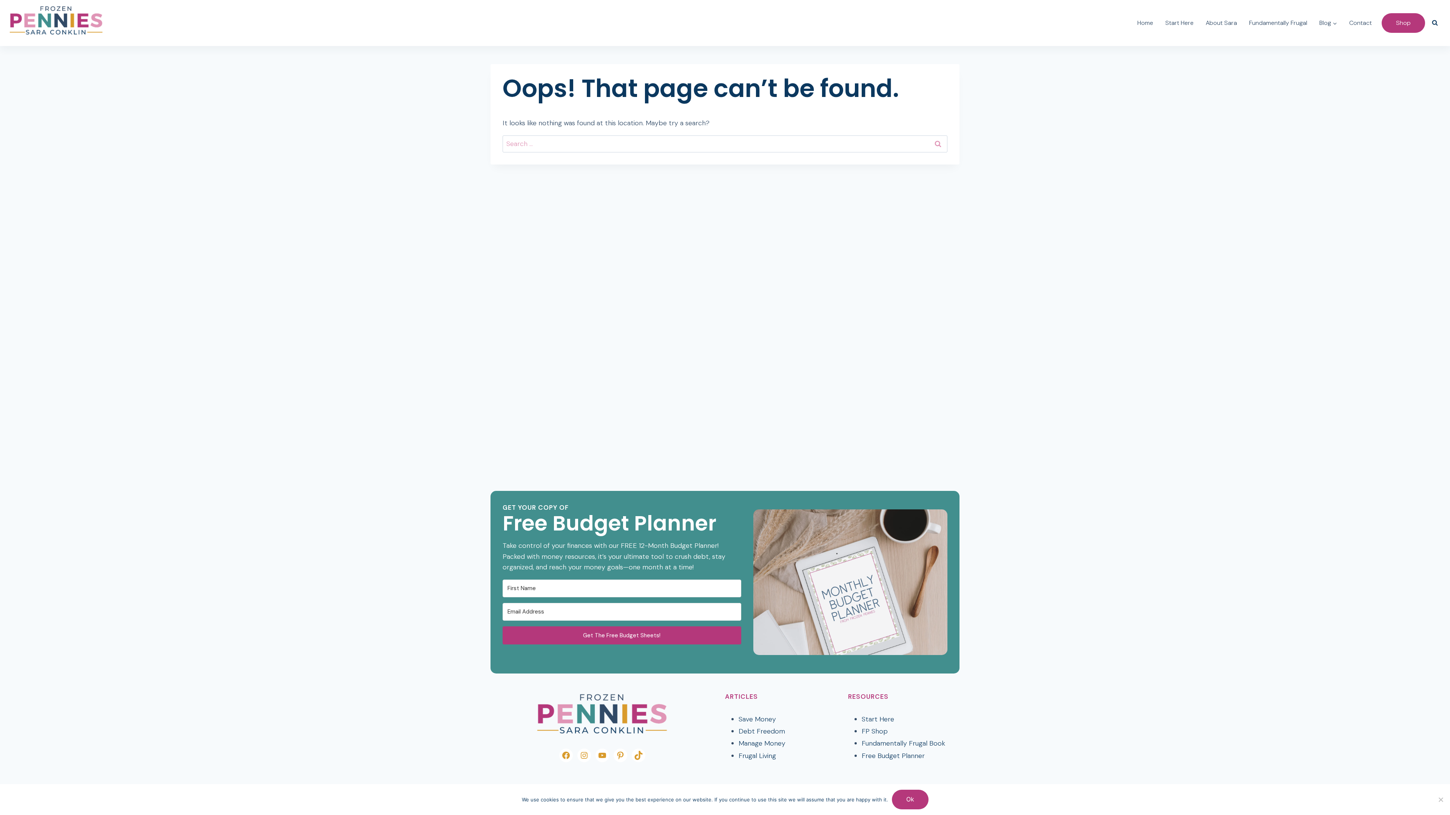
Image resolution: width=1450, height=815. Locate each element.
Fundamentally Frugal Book (903, 743)
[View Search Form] (1435, 23)
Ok (910, 799)
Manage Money (762, 743)
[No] (1440, 799)
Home (1145, 23)
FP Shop (875, 731)
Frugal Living (757, 755)
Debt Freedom (762, 731)
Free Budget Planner (893, 755)
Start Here (1179, 23)
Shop (1403, 23)
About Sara (1221, 23)
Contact (1360, 23)
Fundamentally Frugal (1278, 23)
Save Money (757, 719)
